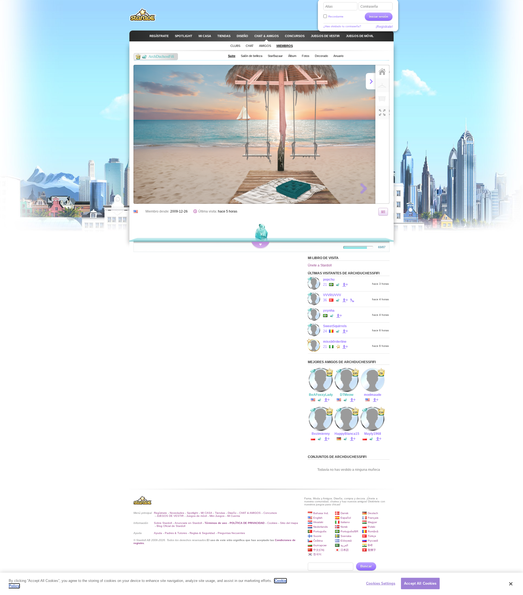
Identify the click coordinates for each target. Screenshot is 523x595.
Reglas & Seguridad (202, 533)
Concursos (270, 512)
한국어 (317, 554)
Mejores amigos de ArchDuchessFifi (342, 362)
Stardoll (142, 14)
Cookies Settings (380, 583)
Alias (329, 6)
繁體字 (372, 549)
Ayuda (158, 533)
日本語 (344, 549)
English (318, 517)
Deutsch (373, 513)
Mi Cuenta (233, 515)
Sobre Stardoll (163, 522)
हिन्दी (370, 545)
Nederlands (320, 526)
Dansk (344, 513)
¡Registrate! (384, 27)
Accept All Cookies (420, 583)
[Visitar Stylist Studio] (383, 211)
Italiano (345, 522)
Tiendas (220, 512)
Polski (371, 526)
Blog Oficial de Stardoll (171, 525)
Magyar (372, 522)
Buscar (366, 566)
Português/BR (349, 531)
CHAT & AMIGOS (250, 512)
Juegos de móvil (196, 515)
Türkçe (372, 536)
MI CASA (206, 512)
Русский (373, 540)
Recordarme (335, 16)
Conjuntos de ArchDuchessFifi (337, 457)
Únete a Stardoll (320, 265)
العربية (344, 545)
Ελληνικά (346, 540)
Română (373, 531)
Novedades (177, 512)
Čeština (318, 540)
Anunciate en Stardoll (188, 522)
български (320, 545)
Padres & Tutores (176, 533)
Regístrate (160, 512)
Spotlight (192, 512)
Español (345, 517)
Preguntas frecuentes (231, 533)
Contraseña (369, 6)
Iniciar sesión (378, 16)
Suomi (317, 536)
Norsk (344, 526)
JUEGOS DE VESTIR (170, 515)
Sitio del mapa (289, 522)
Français (373, 517)
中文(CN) (318, 549)
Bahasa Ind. (321, 513)
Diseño (232, 512)
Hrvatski (318, 522)
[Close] (510, 583)
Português (319, 531)
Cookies (272, 522)
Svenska (345, 536)
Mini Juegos (216, 515)
